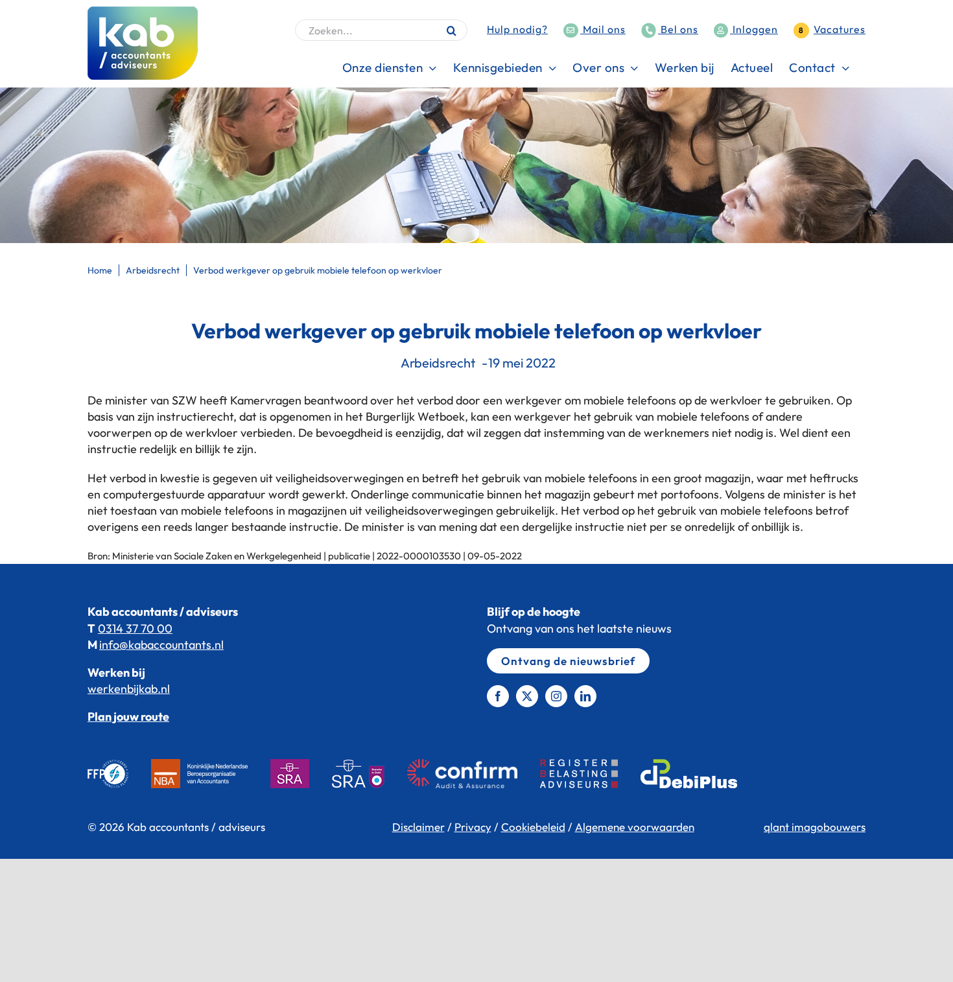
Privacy (472, 827)
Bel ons (678, 29)
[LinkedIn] (585, 696)
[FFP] (119, 773)
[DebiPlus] (700, 773)
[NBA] (210, 773)
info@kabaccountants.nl (161, 644)
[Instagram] (556, 696)
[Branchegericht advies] (369, 773)
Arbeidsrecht (438, 363)
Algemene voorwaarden (634, 827)
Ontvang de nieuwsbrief (568, 661)
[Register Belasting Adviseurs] (590, 773)
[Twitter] (527, 696)
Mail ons (603, 29)
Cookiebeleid (533, 827)
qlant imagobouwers (814, 827)
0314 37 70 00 (135, 628)
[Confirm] (473, 773)
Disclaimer (418, 827)
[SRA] (301, 773)
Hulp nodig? (517, 29)
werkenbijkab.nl (129, 688)
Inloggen (754, 29)
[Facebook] (498, 696)
